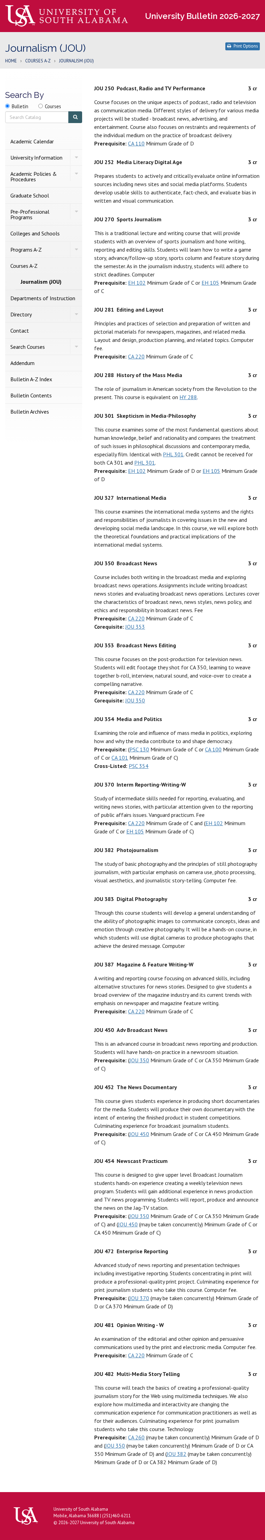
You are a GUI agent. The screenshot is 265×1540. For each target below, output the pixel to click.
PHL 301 (173, 454)
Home (11, 61)
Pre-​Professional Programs (29, 214)
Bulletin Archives (29, 411)
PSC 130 (139, 749)
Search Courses (27, 346)
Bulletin (20, 106)
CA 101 (119, 757)
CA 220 (136, 356)
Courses (53, 106)
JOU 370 (139, 1298)
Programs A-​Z (26, 249)
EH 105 (210, 282)
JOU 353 (135, 626)
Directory (21, 314)
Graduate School (29, 195)
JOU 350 (135, 700)
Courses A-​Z (24, 265)
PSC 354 (138, 765)
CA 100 (213, 749)
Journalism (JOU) (41, 281)
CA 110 (136, 143)
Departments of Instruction (42, 298)
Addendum (22, 362)
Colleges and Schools (35, 233)
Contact (19, 330)
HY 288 (188, 397)
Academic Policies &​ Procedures (33, 176)
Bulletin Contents (31, 395)
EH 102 (137, 282)
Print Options (246, 46)
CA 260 (136, 1437)
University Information (36, 157)
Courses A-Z (38, 61)
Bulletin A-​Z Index (31, 379)
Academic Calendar (32, 141)
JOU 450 (139, 1134)
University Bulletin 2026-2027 (202, 16)
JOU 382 (176, 1453)
